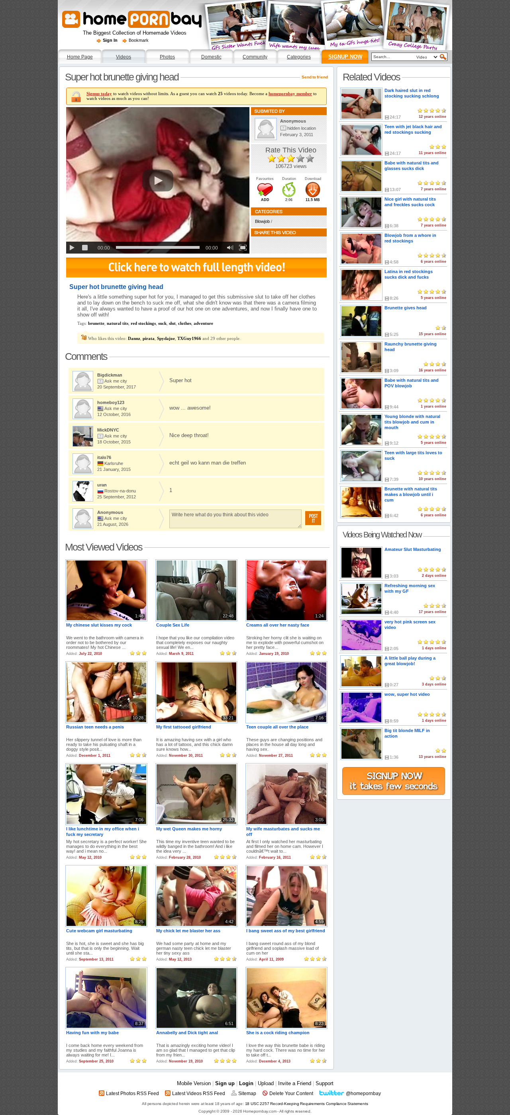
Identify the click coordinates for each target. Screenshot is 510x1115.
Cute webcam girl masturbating (99, 930)
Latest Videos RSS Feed (198, 1093)
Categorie (299, 57)
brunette (96, 323)
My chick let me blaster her (188, 930)
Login (246, 1083)
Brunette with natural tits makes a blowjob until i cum (410, 494)
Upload (266, 1083)
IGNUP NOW (345, 57)
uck (162, 323)
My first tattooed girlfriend (183, 726)
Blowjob (262, 221)
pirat (149, 338)
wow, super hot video (407, 694)
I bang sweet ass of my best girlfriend (285, 930)
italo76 (104, 457)
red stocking (143, 323)
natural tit (117, 323)
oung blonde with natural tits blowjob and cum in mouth (412, 422)
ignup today (99, 93)
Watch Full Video (196, 267)
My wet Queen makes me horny (189, 828)
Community (255, 57)
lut (172, 323)
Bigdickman (109, 375)
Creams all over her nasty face (277, 625)
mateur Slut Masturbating (412, 549)
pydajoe (166, 338)
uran (102, 484)
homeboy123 (110, 402)
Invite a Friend (294, 1083)
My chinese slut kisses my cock (99, 625)
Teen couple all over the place (277, 726)
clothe (184, 323)
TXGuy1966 (189, 338)
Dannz (134, 338)
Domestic (211, 57)
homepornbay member (290, 93)
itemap (247, 1093)
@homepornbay (363, 1093)
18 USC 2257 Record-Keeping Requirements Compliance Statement (306, 1103)
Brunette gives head (405, 307)
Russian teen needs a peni (95, 726)
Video (123, 57)
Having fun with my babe (92, 1032)
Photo (167, 57)
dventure (203, 323)
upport (324, 1083)
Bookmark (139, 40)
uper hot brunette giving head (121, 76)
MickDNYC (108, 430)
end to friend (315, 77)
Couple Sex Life (172, 625)
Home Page (80, 57)
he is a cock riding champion (278, 1032)
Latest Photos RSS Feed (132, 1093)
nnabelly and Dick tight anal (187, 1032)
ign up (225, 1083)
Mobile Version (194, 1083)
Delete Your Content (291, 1093)
